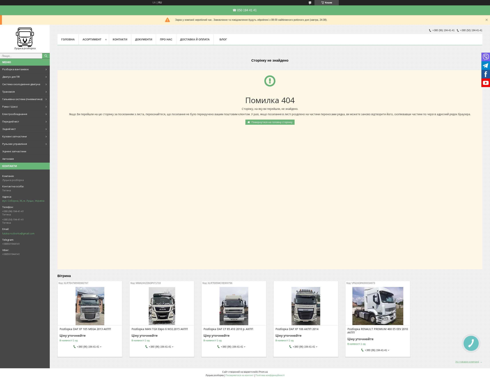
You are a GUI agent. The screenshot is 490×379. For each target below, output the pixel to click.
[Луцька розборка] (25, 37)
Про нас (166, 39)
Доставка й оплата (195, 39)
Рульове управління (14, 144)
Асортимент (91, 39)
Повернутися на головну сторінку (272, 122)
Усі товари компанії (467, 361)
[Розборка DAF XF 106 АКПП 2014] (306, 306)
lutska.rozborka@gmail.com (18, 233)
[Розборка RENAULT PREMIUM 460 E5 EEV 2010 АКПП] (377, 306)
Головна (68, 39)
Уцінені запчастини (14, 151)
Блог (223, 39)
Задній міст (9, 129)
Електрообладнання (14, 114)
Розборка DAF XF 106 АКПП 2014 (296, 329)
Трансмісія (8, 91)
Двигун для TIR (11, 76)
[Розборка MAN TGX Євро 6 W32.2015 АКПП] (162, 306)
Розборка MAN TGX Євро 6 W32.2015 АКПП (159, 329)
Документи (143, 39)
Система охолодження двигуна (21, 84)
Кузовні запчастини (14, 136)
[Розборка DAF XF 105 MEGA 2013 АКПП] (90, 306)
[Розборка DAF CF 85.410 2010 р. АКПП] (234, 306)
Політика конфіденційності (270, 375)
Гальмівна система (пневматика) (22, 99)
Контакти (120, 39)
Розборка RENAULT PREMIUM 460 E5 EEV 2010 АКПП (377, 330)
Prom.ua (263, 372)
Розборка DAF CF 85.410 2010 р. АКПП (228, 329)
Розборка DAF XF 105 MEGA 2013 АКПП (85, 329)
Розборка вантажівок (15, 69)
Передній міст (10, 121)
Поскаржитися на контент (239, 375)
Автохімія (8, 159)
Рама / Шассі (10, 106)
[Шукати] (46, 56)
